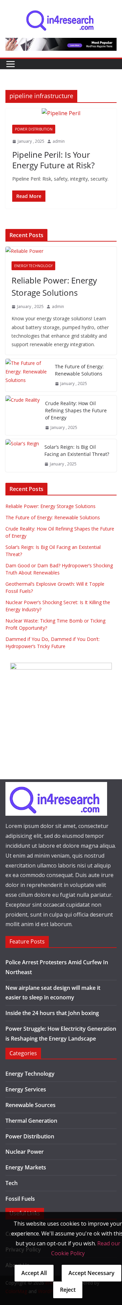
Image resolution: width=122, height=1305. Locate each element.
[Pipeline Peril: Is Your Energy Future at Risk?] (61, 113)
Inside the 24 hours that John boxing (52, 1013)
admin (59, 141)
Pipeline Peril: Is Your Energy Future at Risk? (53, 160)
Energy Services (25, 1089)
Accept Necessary (91, 1273)
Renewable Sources (30, 1105)
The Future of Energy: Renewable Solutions (79, 370)
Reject (68, 1289)
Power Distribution (34, 129)
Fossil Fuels (20, 1198)
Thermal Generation (31, 1120)
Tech (11, 1183)
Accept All (34, 1273)
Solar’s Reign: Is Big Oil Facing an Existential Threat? (76, 450)
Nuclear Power (24, 1151)
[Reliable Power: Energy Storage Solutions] (61, 251)
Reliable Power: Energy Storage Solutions (54, 286)
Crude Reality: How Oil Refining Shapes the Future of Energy (76, 410)
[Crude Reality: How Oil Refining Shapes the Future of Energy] (22, 415)
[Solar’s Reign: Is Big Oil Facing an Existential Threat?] (22, 455)
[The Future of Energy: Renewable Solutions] (27, 375)
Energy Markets (25, 1167)
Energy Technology (33, 265)
